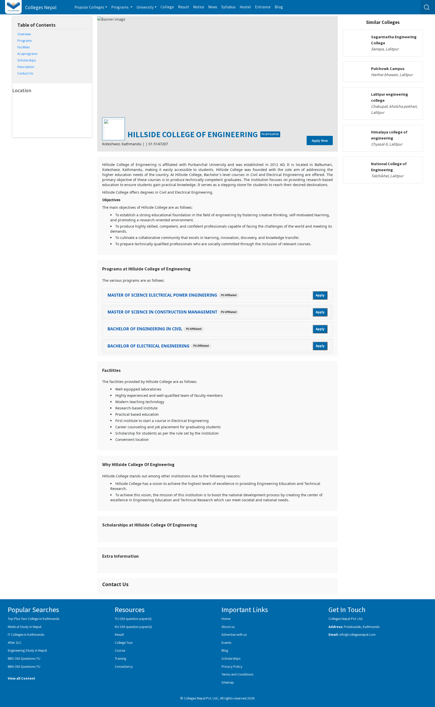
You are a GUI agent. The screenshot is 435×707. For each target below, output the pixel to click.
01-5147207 (158, 144)
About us (228, 626)
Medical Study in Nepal (24, 626)
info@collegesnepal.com (357, 634)
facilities (23, 47)
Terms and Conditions (237, 674)
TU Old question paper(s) (133, 618)
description (25, 66)
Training (120, 658)
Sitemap (228, 682)
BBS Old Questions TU (24, 658)
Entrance (263, 7)
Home (226, 618)
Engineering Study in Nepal (27, 650)
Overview (24, 34)
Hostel (245, 7)
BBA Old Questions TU (24, 666)
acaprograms (27, 53)
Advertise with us (234, 634)
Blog (279, 7)
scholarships (26, 60)
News (212, 7)
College (167, 7)
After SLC (14, 642)
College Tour (124, 642)
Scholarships (231, 658)
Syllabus (228, 7)
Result (183, 7)
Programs (24, 40)
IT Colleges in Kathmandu (26, 634)
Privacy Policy (232, 666)
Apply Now (320, 140)
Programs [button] (120, 7)
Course (120, 650)
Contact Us (25, 73)
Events (226, 642)
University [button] (145, 7)
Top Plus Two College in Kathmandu (33, 618)
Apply (320, 295)
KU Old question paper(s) (133, 626)
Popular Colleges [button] (89, 7)
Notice (198, 7)
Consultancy (124, 666)
